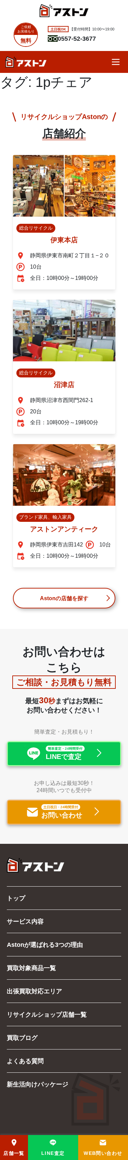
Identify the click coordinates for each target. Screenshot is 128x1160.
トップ (16, 898)
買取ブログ (22, 1037)
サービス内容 (25, 921)
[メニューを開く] (116, 62)
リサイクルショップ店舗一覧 (47, 1014)
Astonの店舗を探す (64, 598)
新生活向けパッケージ (37, 1084)
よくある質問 (25, 1061)
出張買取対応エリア (34, 991)
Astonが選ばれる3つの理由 (45, 944)
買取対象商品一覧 (31, 968)
